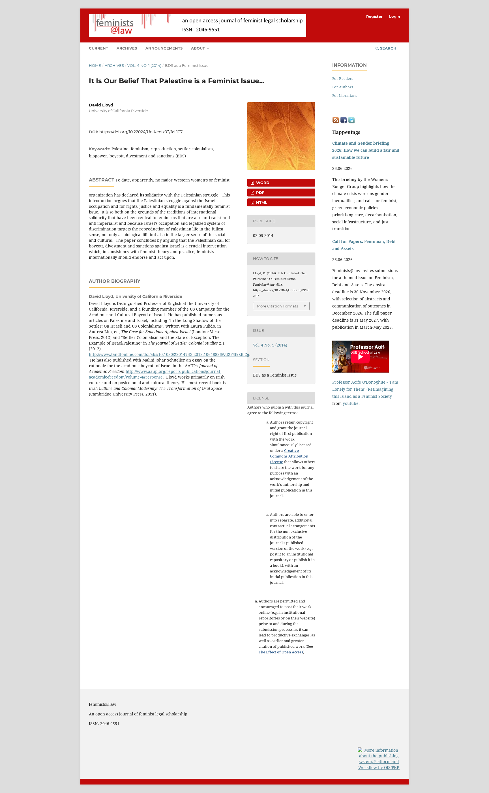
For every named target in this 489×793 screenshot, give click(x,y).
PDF (259, 192)
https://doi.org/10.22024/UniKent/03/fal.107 (141, 131)
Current (98, 48)
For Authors (342, 86)
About (198, 48)
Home (95, 65)
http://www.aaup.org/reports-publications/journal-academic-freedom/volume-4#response (155, 374)
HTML (261, 202)
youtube (351, 403)
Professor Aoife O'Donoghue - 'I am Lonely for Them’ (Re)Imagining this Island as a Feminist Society (365, 389)
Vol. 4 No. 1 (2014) (144, 65)
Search (387, 48)
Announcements (164, 48)
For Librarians (344, 95)
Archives (127, 48)
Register (374, 16)
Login (394, 16)
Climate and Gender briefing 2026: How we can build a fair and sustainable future (365, 150)
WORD (262, 182)
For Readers (342, 78)
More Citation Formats (277, 306)
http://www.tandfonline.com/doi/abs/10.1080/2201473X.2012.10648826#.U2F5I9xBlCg (169, 354)
